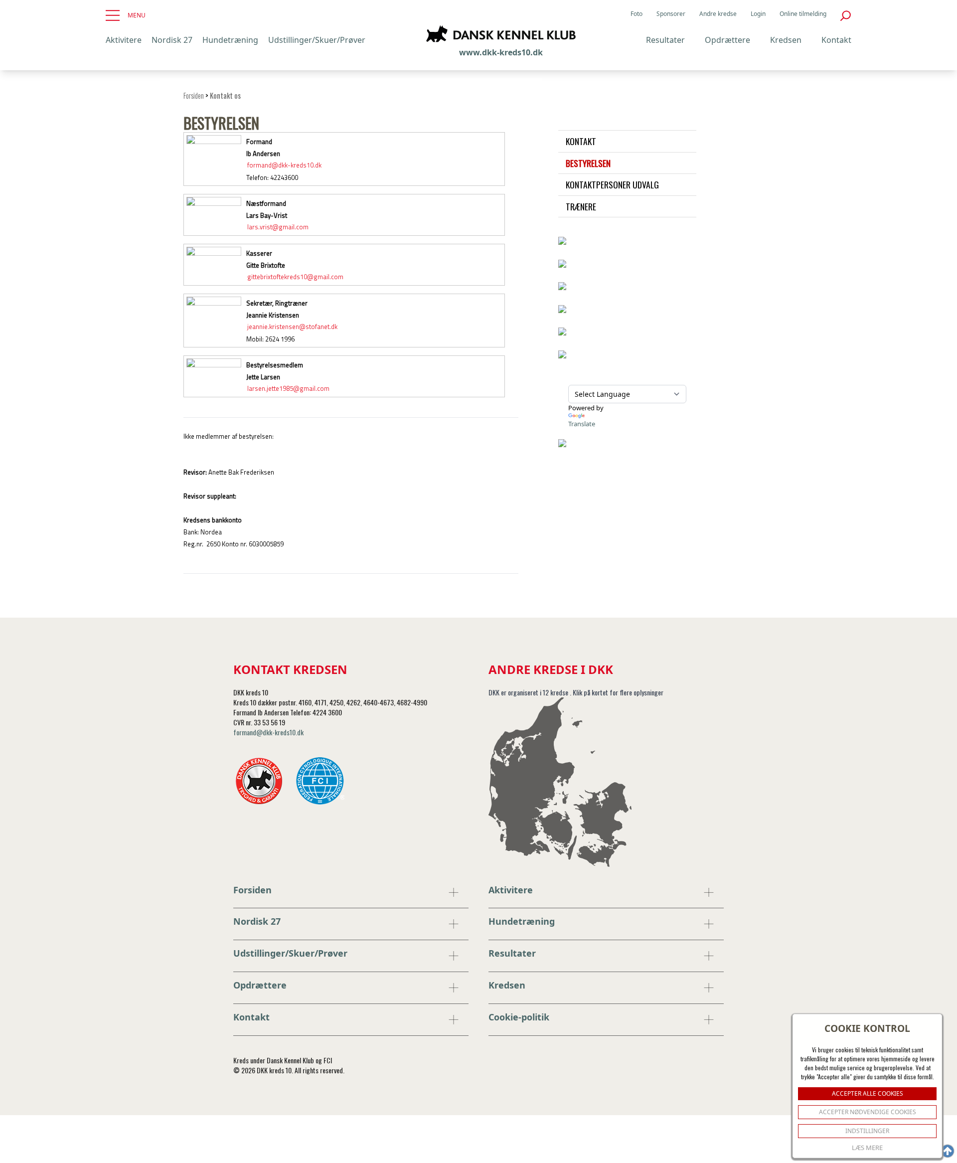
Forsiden (193, 95)
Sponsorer (670, 14)
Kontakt (836, 39)
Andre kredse (718, 14)
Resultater (665, 39)
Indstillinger (867, 1131)
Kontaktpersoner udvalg (612, 184)
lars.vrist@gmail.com (278, 227)
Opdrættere (727, 39)
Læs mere (867, 1147)
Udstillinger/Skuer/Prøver (316, 39)
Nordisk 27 (172, 39)
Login (758, 14)
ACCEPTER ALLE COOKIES (867, 1093)
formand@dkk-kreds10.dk (284, 165)
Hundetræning (230, 39)
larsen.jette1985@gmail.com (288, 389)
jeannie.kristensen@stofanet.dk (292, 327)
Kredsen (785, 39)
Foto (636, 14)
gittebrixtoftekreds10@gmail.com (295, 277)
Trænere (581, 206)
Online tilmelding (803, 14)
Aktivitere (124, 39)
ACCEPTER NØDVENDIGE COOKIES (867, 1112)
